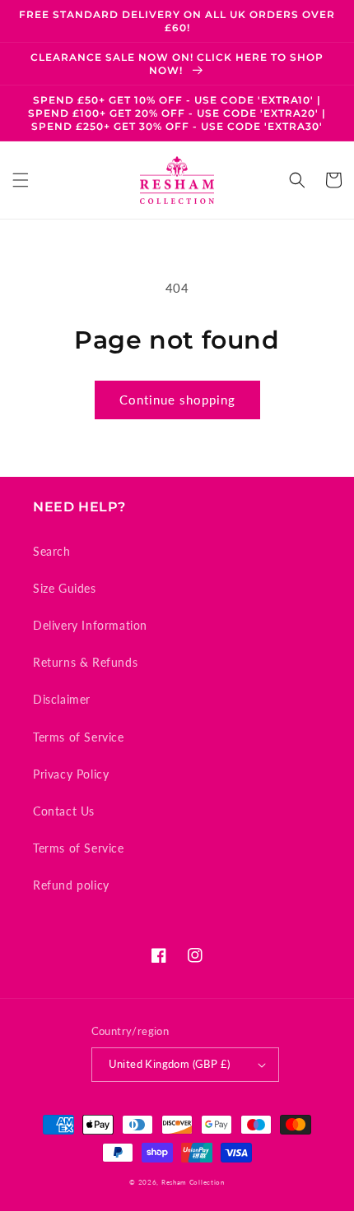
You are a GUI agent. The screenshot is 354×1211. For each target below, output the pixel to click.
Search (52, 551)
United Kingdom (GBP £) (170, 1063)
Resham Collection (193, 1182)
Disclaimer (62, 699)
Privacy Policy (71, 774)
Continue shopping (177, 399)
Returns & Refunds (85, 662)
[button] (20, 180)
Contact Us (64, 811)
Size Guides (64, 588)
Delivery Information (90, 625)
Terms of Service (78, 737)
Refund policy (71, 885)
